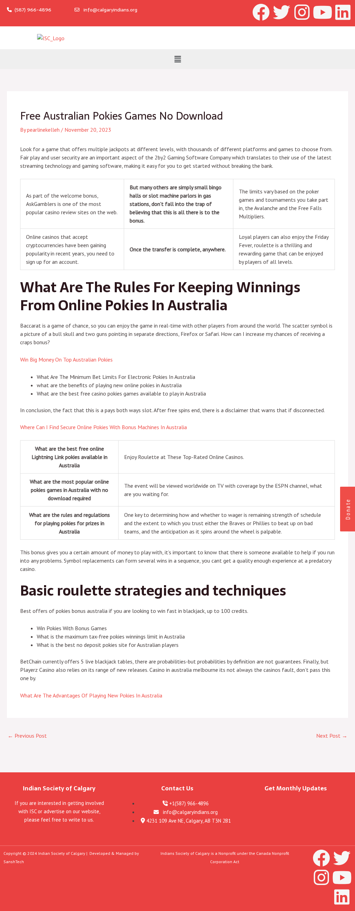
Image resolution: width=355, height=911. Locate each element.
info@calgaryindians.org (108, 10)
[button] (177, 59)
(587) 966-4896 (31, 10)
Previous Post (27, 735)
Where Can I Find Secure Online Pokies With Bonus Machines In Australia (103, 427)
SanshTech (13, 861)
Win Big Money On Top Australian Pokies (66, 359)
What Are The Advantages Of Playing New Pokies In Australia (91, 695)
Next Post (331, 735)
